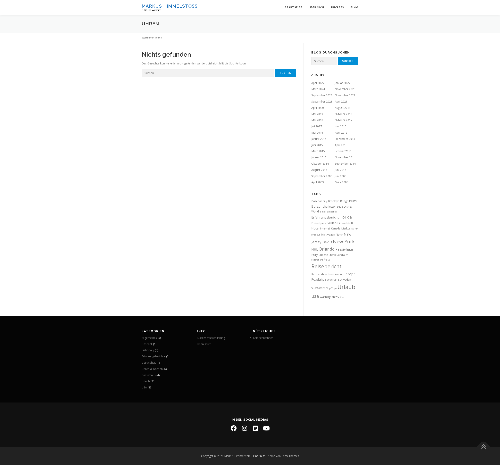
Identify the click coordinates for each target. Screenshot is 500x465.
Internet (325, 228)
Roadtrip (317, 279)
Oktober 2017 (343, 120)
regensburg (317, 259)
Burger (316, 206)
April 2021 (341, 101)
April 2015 (341, 145)
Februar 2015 (343, 151)
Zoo (342, 297)
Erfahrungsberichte (153, 356)
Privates (337, 7)
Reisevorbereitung (322, 274)
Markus (346, 228)
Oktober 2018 (343, 114)
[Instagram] (244, 428)
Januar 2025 (342, 83)
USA (144, 387)
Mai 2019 (317, 114)
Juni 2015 (317, 145)
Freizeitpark (318, 223)
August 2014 (319, 170)
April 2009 (317, 182)
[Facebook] (234, 428)
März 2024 (318, 89)
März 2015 (318, 151)
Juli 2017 (316, 126)
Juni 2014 (340, 170)
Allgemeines (149, 338)
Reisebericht (326, 266)
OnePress (259, 456)
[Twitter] (255, 428)
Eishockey (332, 211)
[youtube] (266, 428)
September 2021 (321, 101)
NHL (314, 249)
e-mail (323, 211)
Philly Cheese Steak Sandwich (329, 255)
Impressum (204, 344)
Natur (339, 234)
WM (337, 297)
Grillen (332, 223)
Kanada (335, 228)
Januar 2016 (318, 139)
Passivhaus (344, 249)
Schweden (344, 279)
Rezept (349, 273)
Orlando (327, 249)
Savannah (331, 279)
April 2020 (317, 108)
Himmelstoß (345, 223)
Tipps (334, 288)
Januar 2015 (318, 157)
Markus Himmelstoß (170, 6)
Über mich (316, 7)
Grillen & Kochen (152, 369)
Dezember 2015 (345, 139)
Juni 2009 (340, 176)
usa (315, 296)
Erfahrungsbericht (325, 217)
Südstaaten (318, 288)
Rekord (339, 274)
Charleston (329, 206)
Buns (353, 201)
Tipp (328, 288)
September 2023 (321, 95)
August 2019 (343, 108)
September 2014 (345, 163)
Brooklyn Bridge (338, 201)
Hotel (315, 228)
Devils (340, 206)
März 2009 (341, 182)
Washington (327, 297)
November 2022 (345, 95)
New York (344, 241)
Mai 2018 (317, 120)
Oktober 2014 (320, 163)
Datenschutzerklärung (211, 338)
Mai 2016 (317, 132)
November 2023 (345, 89)
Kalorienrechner (263, 338)
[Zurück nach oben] (483, 447)
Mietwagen (328, 234)
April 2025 (317, 83)
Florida (345, 217)
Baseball (316, 201)
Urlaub (346, 287)
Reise (327, 259)
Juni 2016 (340, 126)
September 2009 (321, 176)
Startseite (293, 7)
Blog (354, 7)
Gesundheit (149, 362)
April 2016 (341, 132)
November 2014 (345, 157)
